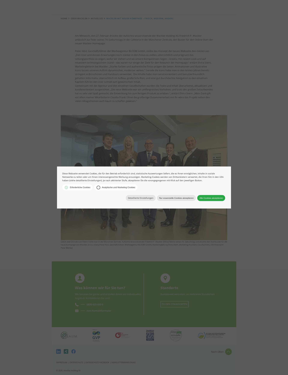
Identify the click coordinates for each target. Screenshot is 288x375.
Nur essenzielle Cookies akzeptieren (176, 198)
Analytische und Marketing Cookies (118, 187)
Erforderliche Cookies (79, 187)
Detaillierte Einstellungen (140, 198)
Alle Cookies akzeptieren (211, 198)
